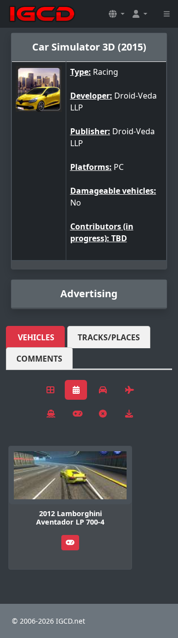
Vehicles (36, 337)
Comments (39, 358)
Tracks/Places (109, 337)
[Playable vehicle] (70, 542)
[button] (117, 14)
